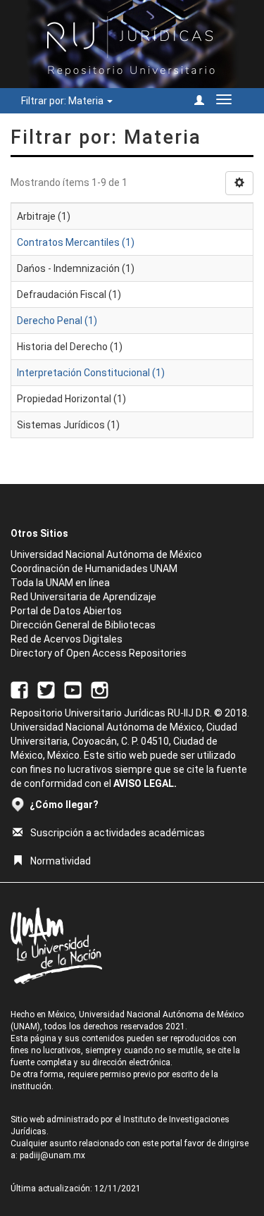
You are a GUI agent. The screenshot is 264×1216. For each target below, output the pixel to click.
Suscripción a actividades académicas (117, 832)
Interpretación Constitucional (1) (91, 372)
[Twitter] (46, 689)
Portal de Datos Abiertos (66, 610)
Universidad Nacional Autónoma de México (106, 554)
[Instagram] (99, 689)
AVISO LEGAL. (145, 783)
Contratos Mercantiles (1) (75, 242)
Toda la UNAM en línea (60, 582)
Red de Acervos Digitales (66, 639)
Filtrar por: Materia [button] (63, 100)
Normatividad (60, 861)
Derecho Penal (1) (57, 320)
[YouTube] (73, 689)
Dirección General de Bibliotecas (83, 625)
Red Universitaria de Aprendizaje (83, 596)
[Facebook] (19, 689)
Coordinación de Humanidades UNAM (94, 568)
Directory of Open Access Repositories (99, 653)
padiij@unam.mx (52, 1155)
